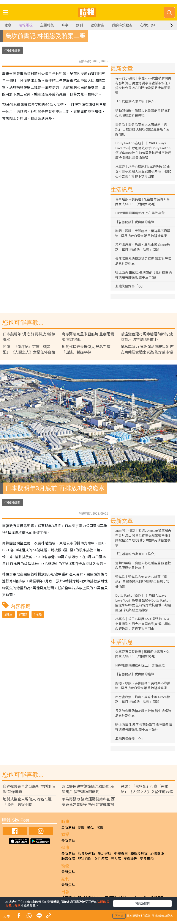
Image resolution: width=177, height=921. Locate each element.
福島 (38, 614)
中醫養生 (121, 853)
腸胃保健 (68, 858)
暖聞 (100, 827)
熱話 (90, 827)
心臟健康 (157, 853)
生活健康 (104, 853)
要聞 (81, 827)
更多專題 (147, 858)
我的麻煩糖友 (122, 25)
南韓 (24, 614)
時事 (65, 25)
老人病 (116, 858)
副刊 (79, 25)
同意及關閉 (142, 903)
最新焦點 (68, 827)
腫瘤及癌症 (139, 853)
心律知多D (148, 25)
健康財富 (97, 25)
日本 (9, 614)
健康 (7, 25)
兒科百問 (85, 858)
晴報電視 (26, 25)
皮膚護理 (130, 858)
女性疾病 (101, 858)
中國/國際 (12, 50)
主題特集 (47, 25)
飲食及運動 (86, 853)
